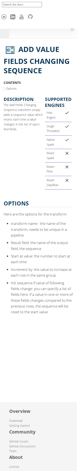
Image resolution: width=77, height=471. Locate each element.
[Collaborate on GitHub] (31, 15)
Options (11, 88)
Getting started (19, 426)
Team (12, 451)
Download (15, 421)
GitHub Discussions (22, 446)
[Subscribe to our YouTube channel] (22, 15)
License (14, 467)
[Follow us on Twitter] (4, 15)
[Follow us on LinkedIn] (13, 15)
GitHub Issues (18, 441)
